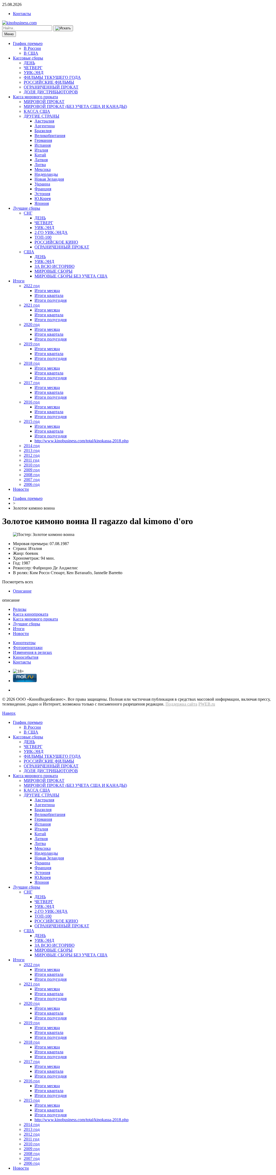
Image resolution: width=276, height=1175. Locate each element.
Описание (22, 591)
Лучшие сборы (26, 208)
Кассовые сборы (28, 58)
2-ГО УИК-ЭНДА (51, 232)
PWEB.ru (206, 704)
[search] (63, 28)
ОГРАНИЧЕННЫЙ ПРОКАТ (51, 87)
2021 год (32, 305)
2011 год (31, 460)
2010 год (32, 465)
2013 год (32, 450)
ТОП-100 (42, 237)
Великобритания (49, 135)
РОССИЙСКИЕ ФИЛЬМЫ (49, 82)
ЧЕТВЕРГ (33, 67)
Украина (42, 184)
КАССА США (37, 111)
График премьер (28, 43)
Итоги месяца (47, 290)
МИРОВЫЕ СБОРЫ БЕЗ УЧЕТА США (71, 276)
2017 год (32, 382)
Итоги (19, 281)
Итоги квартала (48, 295)
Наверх (9, 713)
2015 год (32, 421)
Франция (42, 189)
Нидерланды (46, 174)
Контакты (22, 13)
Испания (42, 145)
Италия (41, 150)
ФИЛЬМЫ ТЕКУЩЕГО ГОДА (52, 77)
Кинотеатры (24, 642)
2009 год (32, 470)
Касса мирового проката (35, 96)
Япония (41, 203)
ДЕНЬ (29, 63)
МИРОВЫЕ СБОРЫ (53, 271)
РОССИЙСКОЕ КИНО (56, 242)
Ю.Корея (42, 198)
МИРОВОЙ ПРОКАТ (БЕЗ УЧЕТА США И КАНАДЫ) (75, 106)
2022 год (32, 285)
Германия (43, 140)
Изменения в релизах (32, 652)
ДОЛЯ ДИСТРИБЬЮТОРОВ (51, 92)
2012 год (32, 455)
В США (31, 53)
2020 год (32, 324)
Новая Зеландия (49, 179)
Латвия (41, 159)
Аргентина (44, 126)
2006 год (32, 484)
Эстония (42, 193)
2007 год (32, 479)
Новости (21, 489)
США (29, 252)
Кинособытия (25, 657)
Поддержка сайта (181, 704)
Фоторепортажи (28, 647)
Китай (40, 155)
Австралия (44, 121)
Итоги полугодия (50, 300)
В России (32, 48)
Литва (40, 164)
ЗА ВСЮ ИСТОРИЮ (54, 266)
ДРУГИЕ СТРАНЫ (41, 116)
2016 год (32, 402)
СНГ (28, 213)
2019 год (32, 344)
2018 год (32, 363)
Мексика (42, 169)
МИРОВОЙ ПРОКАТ (44, 101)
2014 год (32, 445)
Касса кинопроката (30, 614)
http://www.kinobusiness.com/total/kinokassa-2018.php (81, 441)
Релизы (19, 609)
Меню (9, 34)
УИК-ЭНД (33, 72)
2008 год (32, 474)
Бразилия (42, 130)
